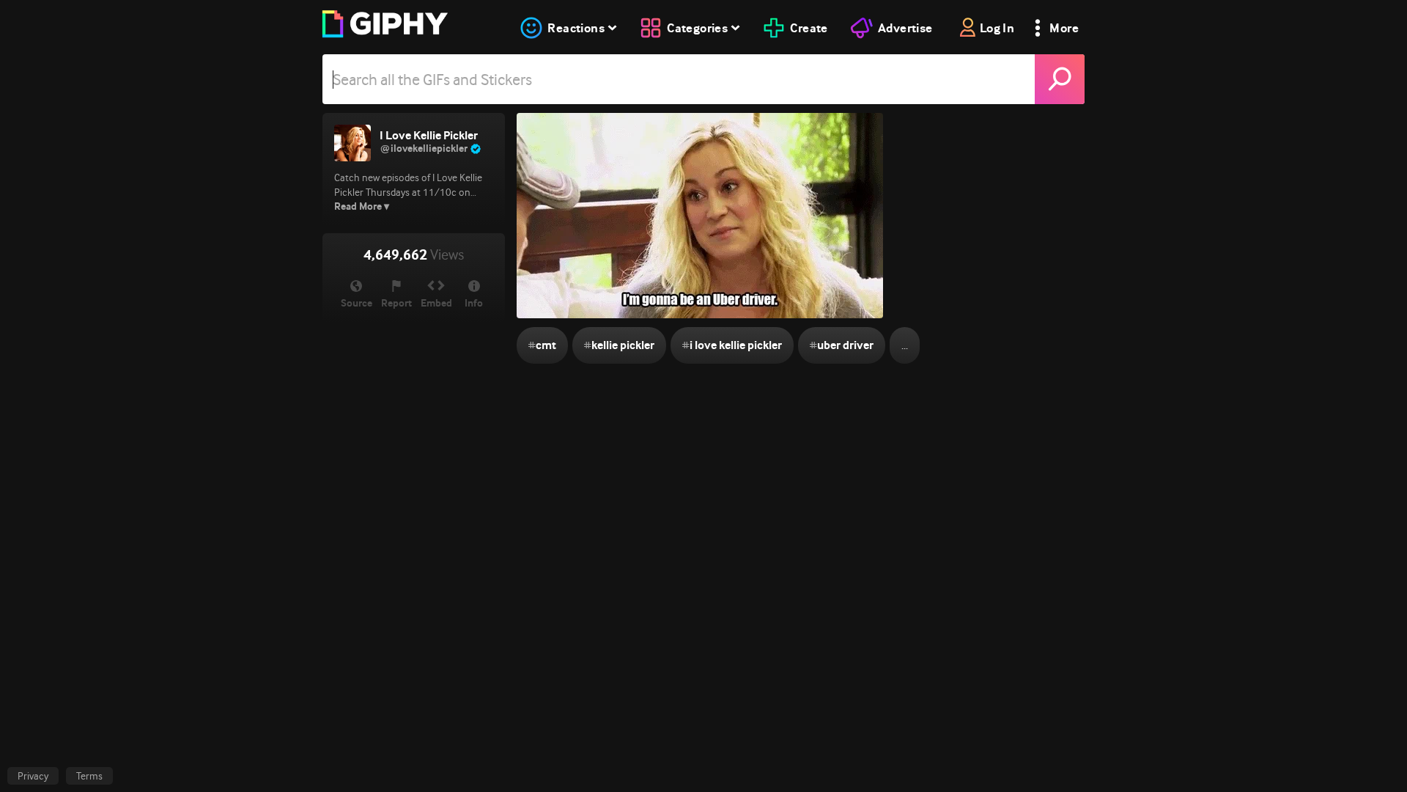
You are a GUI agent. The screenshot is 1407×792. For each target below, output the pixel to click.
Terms (89, 776)
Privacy (33, 776)
